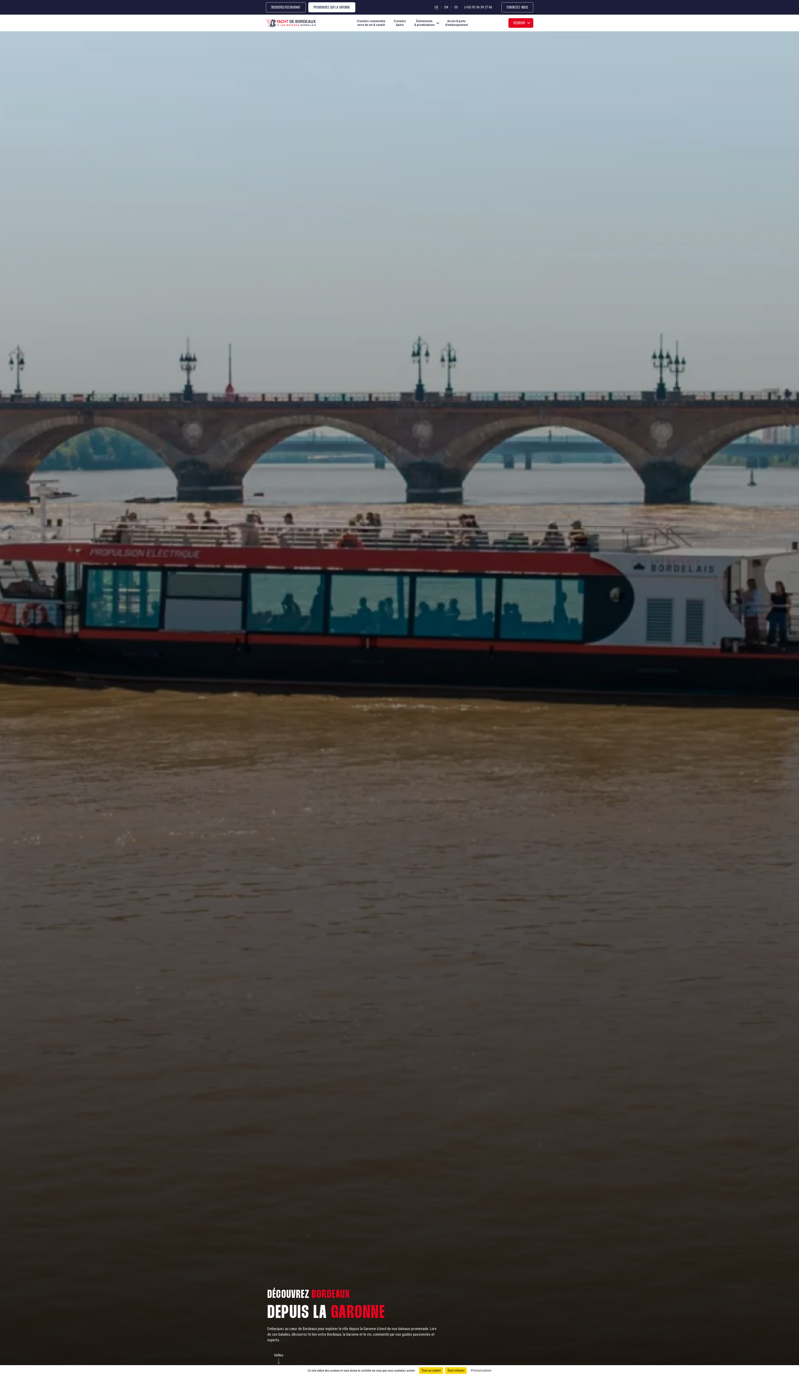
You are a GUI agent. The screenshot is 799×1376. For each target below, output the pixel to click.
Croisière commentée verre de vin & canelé (371, 23)
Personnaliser (481, 1370)
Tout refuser (456, 1370)
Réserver (519, 23)
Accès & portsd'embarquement (456, 23)
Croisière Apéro (400, 23)
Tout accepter (431, 1370)
